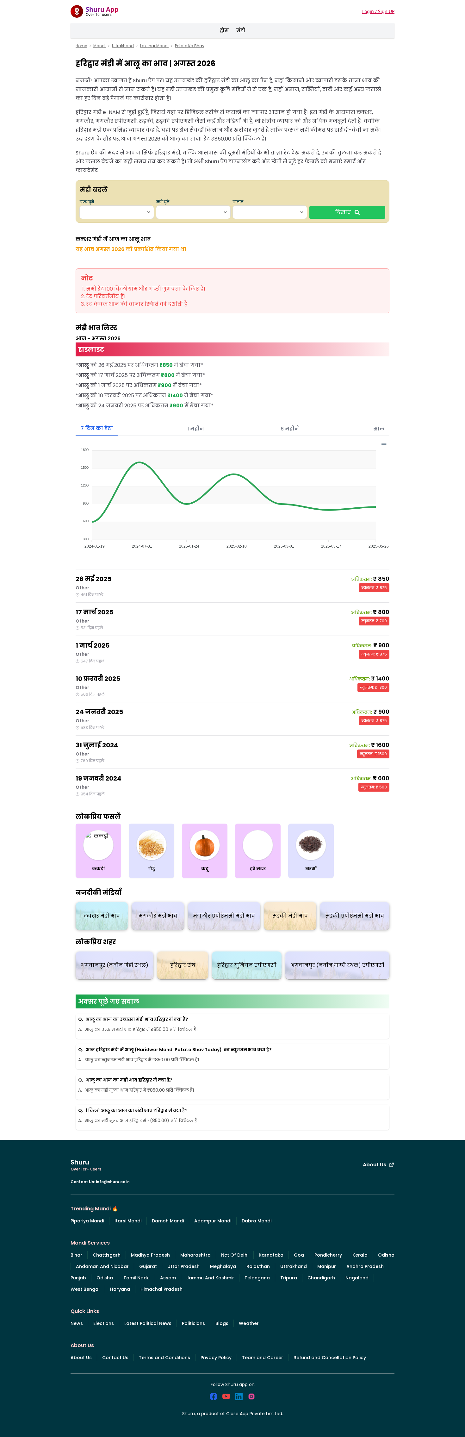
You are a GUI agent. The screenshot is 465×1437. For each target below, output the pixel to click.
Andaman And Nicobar (102, 1266)
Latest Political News (147, 1323)
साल (378, 428)
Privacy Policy (216, 1357)
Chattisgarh (107, 1255)
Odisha (386, 1255)
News (77, 1323)
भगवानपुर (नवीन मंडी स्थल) (114, 965)
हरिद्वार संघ (182, 965)
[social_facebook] (213, 1396)
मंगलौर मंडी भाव (158, 915)
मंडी (240, 30)
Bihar (76, 1255)
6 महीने (290, 428)
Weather (249, 1323)
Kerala (360, 1255)
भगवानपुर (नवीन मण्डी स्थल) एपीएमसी (337, 965)
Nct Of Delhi (234, 1255)
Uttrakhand (123, 45)
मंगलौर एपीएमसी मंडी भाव (224, 915)
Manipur (326, 1266)
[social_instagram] (251, 1396)
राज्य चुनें (87, 201)
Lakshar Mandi (154, 45)
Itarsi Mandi (128, 1221)
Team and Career (262, 1357)
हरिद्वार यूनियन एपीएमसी (246, 965)
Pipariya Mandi (87, 1221)
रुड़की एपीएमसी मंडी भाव (354, 915)
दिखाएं (343, 212)
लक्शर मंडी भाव (102, 915)
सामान (238, 201)
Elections (103, 1323)
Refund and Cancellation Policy (330, 1357)
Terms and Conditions (164, 1357)
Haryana (120, 1289)
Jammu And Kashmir (210, 1278)
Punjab (78, 1278)
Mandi (99, 45)
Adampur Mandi (212, 1221)
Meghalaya (223, 1266)
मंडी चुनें (162, 201)
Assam (168, 1278)
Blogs (221, 1323)
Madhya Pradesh (150, 1255)
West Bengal (85, 1289)
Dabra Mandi (256, 1221)
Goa (299, 1255)
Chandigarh (321, 1278)
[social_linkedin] (239, 1396)
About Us (374, 1164)
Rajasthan (258, 1266)
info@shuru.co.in (113, 1181)
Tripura (288, 1278)
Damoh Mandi (168, 1221)
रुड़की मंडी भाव (290, 915)
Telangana (257, 1278)
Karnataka (271, 1255)
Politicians (193, 1323)
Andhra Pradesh (365, 1266)
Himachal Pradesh (161, 1289)
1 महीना (196, 428)
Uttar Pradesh (183, 1266)
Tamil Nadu (136, 1278)
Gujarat (148, 1266)
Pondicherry (328, 1255)
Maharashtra (195, 1255)
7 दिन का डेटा (97, 428)
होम (224, 30)
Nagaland (357, 1278)
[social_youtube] (226, 1396)
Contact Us (115, 1357)
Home (81, 45)
